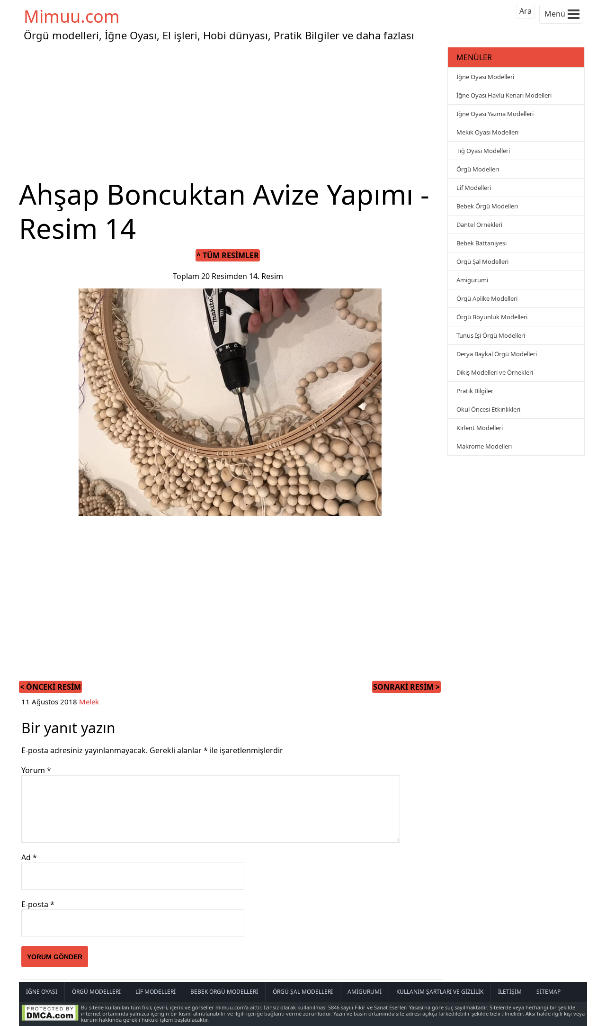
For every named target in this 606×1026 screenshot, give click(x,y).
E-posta (37, 904)
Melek (89, 701)
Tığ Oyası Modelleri (483, 150)
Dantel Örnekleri (479, 224)
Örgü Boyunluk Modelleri (491, 317)
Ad (29, 857)
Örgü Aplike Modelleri (486, 298)
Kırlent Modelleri (479, 427)
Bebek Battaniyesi (481, 243)
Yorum (36, 770)
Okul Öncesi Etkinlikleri (488, 409)
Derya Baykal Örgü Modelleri (496, 354)
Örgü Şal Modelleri (482, 261)
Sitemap (548, 992)
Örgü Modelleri (477, 169)
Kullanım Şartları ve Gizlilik (439, 992)
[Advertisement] (232, 111)
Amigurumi (472, 280)
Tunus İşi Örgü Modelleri (490, 335)
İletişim (510, 992)
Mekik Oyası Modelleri (487, 132)
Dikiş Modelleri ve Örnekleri (494, 372)
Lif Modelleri (473, 187)
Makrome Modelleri (484, 446)
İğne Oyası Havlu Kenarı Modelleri (504, 95)
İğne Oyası (41, 992)
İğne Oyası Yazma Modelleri (495, 113)
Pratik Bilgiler (474, 391)
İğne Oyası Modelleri (485, 76)
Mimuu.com (72, 16)
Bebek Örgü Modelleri (487, 206)
